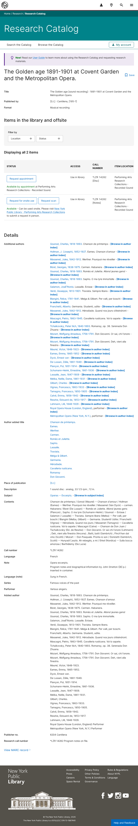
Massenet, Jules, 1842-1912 (65, 259)
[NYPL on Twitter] (111, 795)
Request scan (48, 200)
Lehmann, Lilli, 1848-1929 (64, 403)
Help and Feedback (124, 822)
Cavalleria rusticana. (61, 468)
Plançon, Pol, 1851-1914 (63, 366)
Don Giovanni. (57, 476)
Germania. (55, 459)
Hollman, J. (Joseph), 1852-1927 (68, 251)
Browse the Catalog (50, 44)
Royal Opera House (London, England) (71, 408)
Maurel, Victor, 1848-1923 (64, 349)
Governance (91, 781)
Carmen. (54, 434)
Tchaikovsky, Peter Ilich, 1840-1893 (70, 326)
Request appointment (21, 178)
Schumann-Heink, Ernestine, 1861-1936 (72, 370)
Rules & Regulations (118, 770)
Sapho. (54, 443)
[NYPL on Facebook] (103, 795)
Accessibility (72, 770)
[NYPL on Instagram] (118, 795)
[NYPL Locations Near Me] (111, 5)
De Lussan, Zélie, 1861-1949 (66, 361)
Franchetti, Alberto (60, 306)
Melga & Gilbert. (59, 455)
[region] (69, 190)
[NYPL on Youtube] (126, 795)
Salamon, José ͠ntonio (62, 286)
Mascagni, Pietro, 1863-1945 (66, 318)
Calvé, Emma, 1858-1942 (64, 395)
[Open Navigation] (132, 5)
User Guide (39, 57)
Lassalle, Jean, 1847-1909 (64, 374)
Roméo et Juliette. (60, 438)
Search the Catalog (19, 44)
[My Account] (101, 5)
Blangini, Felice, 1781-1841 (64, 298)
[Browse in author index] (118, 267)
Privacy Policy (92, 770)
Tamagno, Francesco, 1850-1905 (68, 391)
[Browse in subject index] (89, 495)
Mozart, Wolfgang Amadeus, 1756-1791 (72, 333)
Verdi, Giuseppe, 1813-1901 (65, 291)
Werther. (54, 430)
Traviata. (55, 451)
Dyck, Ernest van (59, 357)
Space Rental (73, 781)
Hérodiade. (56, 464)
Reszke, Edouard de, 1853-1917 (68, 399)
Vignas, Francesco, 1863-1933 (67, 387)
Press (69, 773)
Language (113, 777)
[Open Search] (121, 5)
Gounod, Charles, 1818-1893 (66, 243)
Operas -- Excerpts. (61, 495)
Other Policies (92, 773)
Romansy (55, 472)
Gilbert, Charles (58, 382)
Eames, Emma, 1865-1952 (64, 353)
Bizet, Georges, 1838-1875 (65, 267)
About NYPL (114, 773)
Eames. (54, 426)
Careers (70, 777)
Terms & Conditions (95, 777)
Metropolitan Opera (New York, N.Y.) (70, 415)
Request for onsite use (22, 200)
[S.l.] (52, 483)
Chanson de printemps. (63, 422)
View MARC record (16, 750)
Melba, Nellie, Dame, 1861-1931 (67, 378)
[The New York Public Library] (4, 5)
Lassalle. (55, 447)
